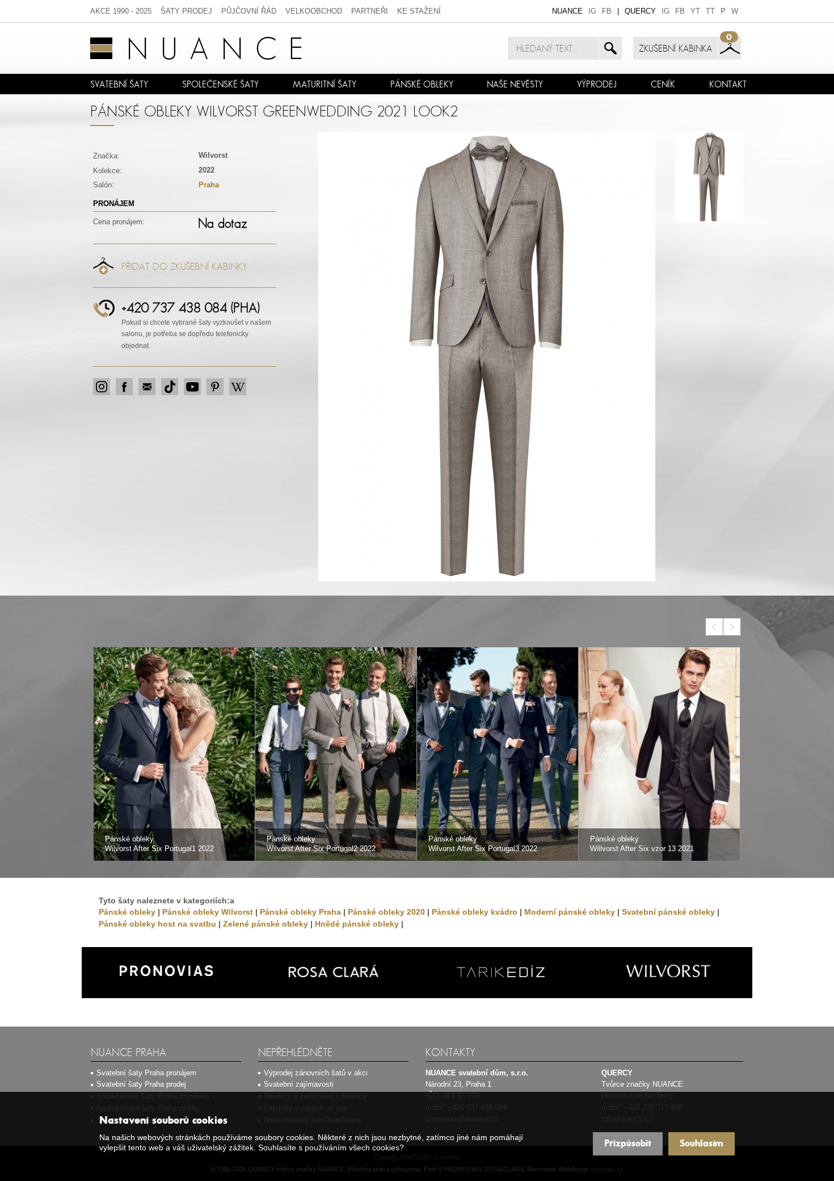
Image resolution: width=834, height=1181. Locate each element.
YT (695, 11)
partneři (369, 11)
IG (592, 11)
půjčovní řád (248, 11)
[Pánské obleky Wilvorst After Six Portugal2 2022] (335, 754)
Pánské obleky (421, 84)
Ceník (663, 84)
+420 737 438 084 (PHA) (190, 307)
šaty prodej (186, 11)
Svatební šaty (119, 84)
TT (710, 11)
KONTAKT (728, 84)
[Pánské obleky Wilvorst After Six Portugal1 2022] (174, 754)
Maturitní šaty (324, 84)
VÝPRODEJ (597, 84)
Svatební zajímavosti (299, 1084)
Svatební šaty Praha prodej (141, 1084)
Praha (209, 185)
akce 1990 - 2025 (120, 11)
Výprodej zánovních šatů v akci (316, 1073)
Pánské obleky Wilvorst (207, 911)
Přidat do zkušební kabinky (184, 266)
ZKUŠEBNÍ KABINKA (675, 48)
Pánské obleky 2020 (386, 911)
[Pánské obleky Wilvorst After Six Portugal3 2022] (497, 754)
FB (607, 11)
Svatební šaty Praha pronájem (146, 1073)
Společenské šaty (220, 84)
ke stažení (419, 11)
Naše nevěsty (515, 84)
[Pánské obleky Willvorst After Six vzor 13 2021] (659, 754)
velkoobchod (313, 11)
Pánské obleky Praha (300, 911)
